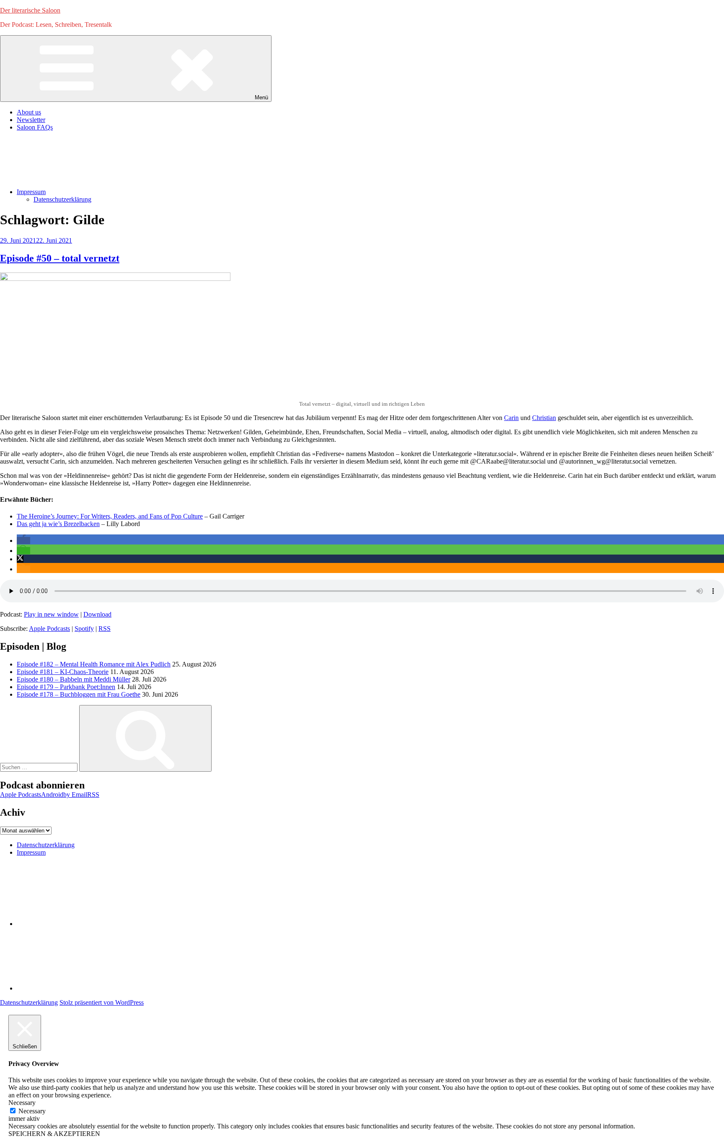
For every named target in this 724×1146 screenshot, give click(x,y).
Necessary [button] (22, 1102)
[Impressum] (79, 988)
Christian (544, 417)
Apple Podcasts (49, 628)
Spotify (84, 628)
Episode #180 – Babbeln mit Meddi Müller (73, 679)
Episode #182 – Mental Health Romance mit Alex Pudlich (94, 664)
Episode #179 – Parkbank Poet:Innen (66, 686)
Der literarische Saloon (30, 10)
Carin (511, 417)
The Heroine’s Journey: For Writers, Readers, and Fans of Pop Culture (110, 516)
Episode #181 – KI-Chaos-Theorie (63, 671)
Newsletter (31, 119)
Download (97, 614)
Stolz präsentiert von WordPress (101, 1002)
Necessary (32, 1111)
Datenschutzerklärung (62, 199)
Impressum (31, 191)
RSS (104, 628)
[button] (23, 540)
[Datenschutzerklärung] (79, 923)
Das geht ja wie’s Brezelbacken (58, 523)
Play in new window (51, 614)
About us (29, 112)
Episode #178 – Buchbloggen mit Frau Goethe (78, 694)
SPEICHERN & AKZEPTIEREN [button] (54, 1133)
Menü (261, 97)
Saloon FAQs (35, 127)
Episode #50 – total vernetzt (59, 258)
